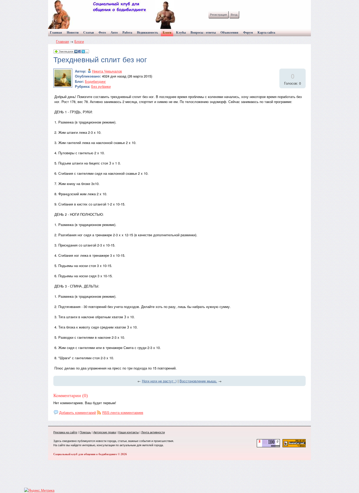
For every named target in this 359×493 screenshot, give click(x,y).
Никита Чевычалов (107, 71)
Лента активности (153, 432)
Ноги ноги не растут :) (159, 380)
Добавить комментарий (77, 412)
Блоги (79, 41)
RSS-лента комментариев (122, 412)
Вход (234, 14)
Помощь (85, 432)
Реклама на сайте (65, 432)
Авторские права (104, 432)
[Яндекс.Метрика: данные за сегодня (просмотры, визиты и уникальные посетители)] (39, 490)
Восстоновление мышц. (198, 380)
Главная (62, 41)
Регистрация (218, 14)
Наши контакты (128, 432)
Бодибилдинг (95, 81)
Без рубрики (101, 86)
